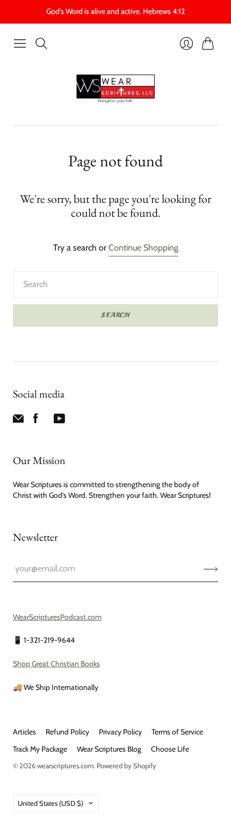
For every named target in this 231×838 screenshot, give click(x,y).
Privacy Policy (120, 732)
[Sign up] (211, 568)
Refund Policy (67, 732)
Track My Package (40, 749)
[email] (18, 421)
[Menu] (20, 43)
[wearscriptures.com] (115, 89)
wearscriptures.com (65, 765)
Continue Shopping (143, 247)
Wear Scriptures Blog (109, 749)
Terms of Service (177, 732)
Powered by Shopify (126, 765)
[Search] (41, 43)
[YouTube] (59, 421)
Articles (24, 732)
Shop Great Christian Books (56, 663)
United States (50, 803)
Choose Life (170, 749)
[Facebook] (35, 421)
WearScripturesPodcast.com (57, 617)
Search (115, 315)
